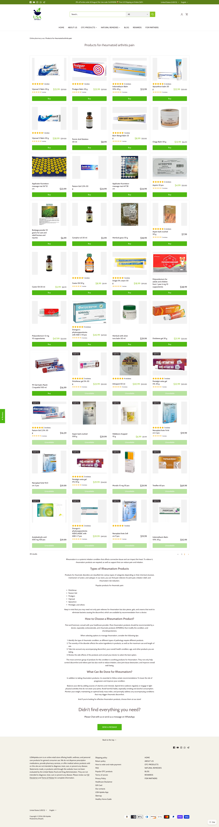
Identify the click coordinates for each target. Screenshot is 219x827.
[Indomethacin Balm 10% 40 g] (129, 69)
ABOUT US (149, 761)
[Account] (181, 14)
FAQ (97, 768)
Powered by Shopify (36, 819)
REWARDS (149, 775)
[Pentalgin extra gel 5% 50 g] (89, 462)
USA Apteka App (101, 792)
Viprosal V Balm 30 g (40, 89)
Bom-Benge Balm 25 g (120, 137)
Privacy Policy (100, 778)
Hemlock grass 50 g (120, 238)
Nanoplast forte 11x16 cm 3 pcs (161, 431)
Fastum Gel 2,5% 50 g (80, 187)
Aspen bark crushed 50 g (160, 233)
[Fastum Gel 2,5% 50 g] (89, 167)
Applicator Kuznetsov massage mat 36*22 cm (40, 186)
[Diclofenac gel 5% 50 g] (89, 363)
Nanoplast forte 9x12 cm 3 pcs (40, 484)
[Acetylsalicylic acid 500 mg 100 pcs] (49, 511)
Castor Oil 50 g (78, 283)
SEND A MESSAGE (109, 727)
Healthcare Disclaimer (103, 782)
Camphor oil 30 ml (79, 238)
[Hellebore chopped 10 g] (129, 413)
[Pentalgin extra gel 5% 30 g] (170, 363)
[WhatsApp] (41, 2)
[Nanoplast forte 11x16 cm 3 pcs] (170, 413)
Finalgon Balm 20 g (79, 89)
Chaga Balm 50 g (159, 142)
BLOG (147, 771)
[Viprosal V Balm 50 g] (49, 118)
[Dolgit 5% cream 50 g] (129, 263)
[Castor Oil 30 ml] (49, 263)
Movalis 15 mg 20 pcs (120, 485)
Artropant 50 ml (118, 384)
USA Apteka (47, 816)
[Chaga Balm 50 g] (170, 118)
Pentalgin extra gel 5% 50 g (79, 480)
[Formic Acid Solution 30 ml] (89, 118)
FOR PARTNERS (151, 778)
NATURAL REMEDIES (153, 768)
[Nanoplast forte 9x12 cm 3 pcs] (49, 462)
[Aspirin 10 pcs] (170, 167)
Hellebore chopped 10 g (119, 435)
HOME (147, 757)
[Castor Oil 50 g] (89, 263)
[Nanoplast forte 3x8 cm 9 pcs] (129, 511)
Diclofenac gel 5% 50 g (80, 382)
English (183, 2)
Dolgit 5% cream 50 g (120, 282)
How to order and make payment (108, 764)
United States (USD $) (169, 2)
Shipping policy (101, 757)
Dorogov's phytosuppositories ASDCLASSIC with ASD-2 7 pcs (79, 532)
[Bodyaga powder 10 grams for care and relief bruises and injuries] (49, 214)
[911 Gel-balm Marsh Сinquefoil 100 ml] (49, 363)
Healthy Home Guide (103, 799)
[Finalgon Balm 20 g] (89, 69)
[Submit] (152, 14)
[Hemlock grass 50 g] (129, 214)
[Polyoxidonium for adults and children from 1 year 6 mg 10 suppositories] (170, 263)
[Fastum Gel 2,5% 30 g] (49, 413)
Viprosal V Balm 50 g (40, 138)
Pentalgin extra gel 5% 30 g (160, 382)
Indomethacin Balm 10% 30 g (160, 538)
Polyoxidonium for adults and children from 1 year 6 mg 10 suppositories (160, 283)
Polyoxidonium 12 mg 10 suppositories (40, 337)
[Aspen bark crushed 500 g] (89, 413)
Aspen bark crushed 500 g (79, 435)
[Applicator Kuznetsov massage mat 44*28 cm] (129, 167)
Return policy (100, 761)
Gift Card (98, 785)
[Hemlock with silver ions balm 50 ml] (129, 312)
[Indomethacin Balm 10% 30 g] (170, 511)
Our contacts (100, 789)
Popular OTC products (103, 771)
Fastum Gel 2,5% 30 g (40, 431)
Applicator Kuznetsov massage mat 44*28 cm (120, 186)
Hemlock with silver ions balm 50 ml (120, 337)
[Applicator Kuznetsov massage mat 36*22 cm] (49, 167)
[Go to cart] (186, 14)
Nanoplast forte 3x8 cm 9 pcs (120, 534)
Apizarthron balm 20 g (161, 87)
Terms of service (101, 775)
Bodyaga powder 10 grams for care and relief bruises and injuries (40, 234)
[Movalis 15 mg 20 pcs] (129, 462)
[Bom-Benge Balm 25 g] (129, 118)
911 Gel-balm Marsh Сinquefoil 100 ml (40, 386)
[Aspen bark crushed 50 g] (170, 214)
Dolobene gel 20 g (160, 338)
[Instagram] (37, 2)
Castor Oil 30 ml (38, 287)
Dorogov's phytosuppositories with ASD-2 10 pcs (79, 332)
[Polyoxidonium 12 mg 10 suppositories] (49, 312)
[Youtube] (34, 2)
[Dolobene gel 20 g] (170, 312)
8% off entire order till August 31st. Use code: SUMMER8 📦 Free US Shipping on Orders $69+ (109, 2)
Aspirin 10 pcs (158, 185)
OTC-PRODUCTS (151, 764)
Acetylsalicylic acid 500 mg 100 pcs (39, 538)
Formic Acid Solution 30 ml (80, 140)
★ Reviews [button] (2, 416)
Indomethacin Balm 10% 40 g (120, 87)
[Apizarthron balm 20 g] (170, 69)
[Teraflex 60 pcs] (170, 462)
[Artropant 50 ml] (129, 363)
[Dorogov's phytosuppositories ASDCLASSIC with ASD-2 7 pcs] (89, 511)
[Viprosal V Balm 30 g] (49, 69)
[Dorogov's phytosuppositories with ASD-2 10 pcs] (89, 312)
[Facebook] (31, 2)
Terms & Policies (48, 778)
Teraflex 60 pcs (159, 485)
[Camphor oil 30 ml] (89, 214)
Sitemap (98, 796)
